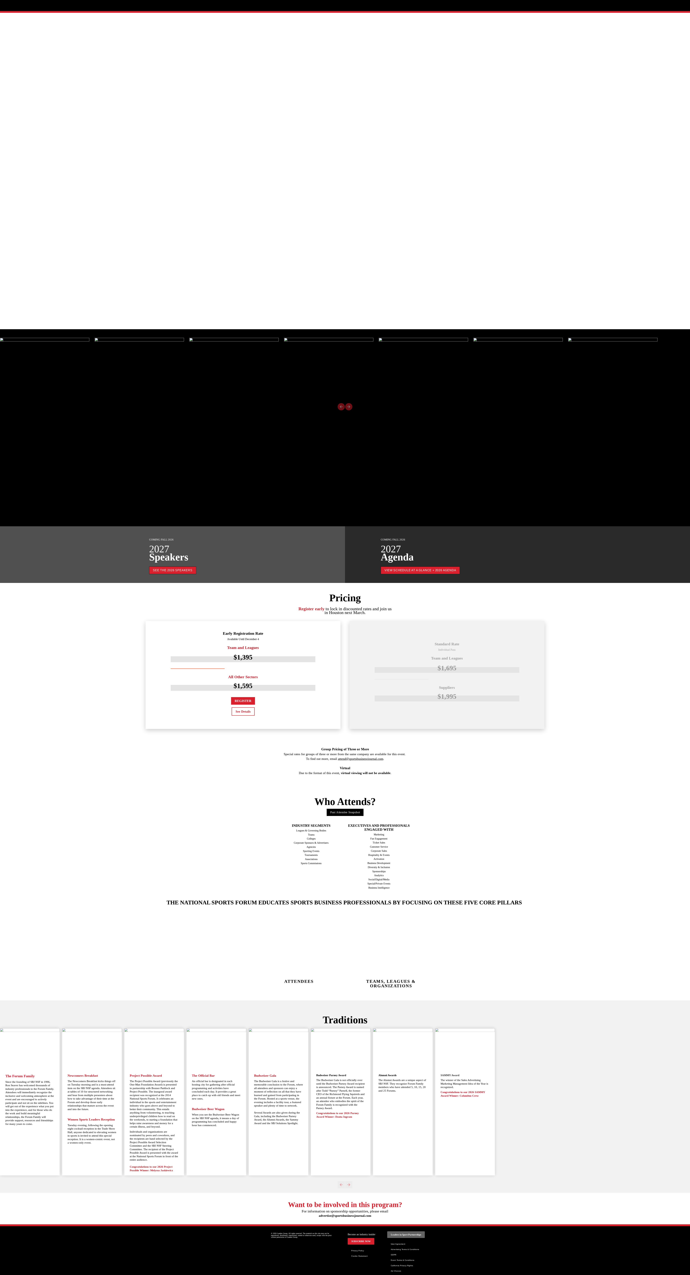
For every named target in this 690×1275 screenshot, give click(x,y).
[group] (345, 368)
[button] (341, 406)
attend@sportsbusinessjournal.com (360, 759)
